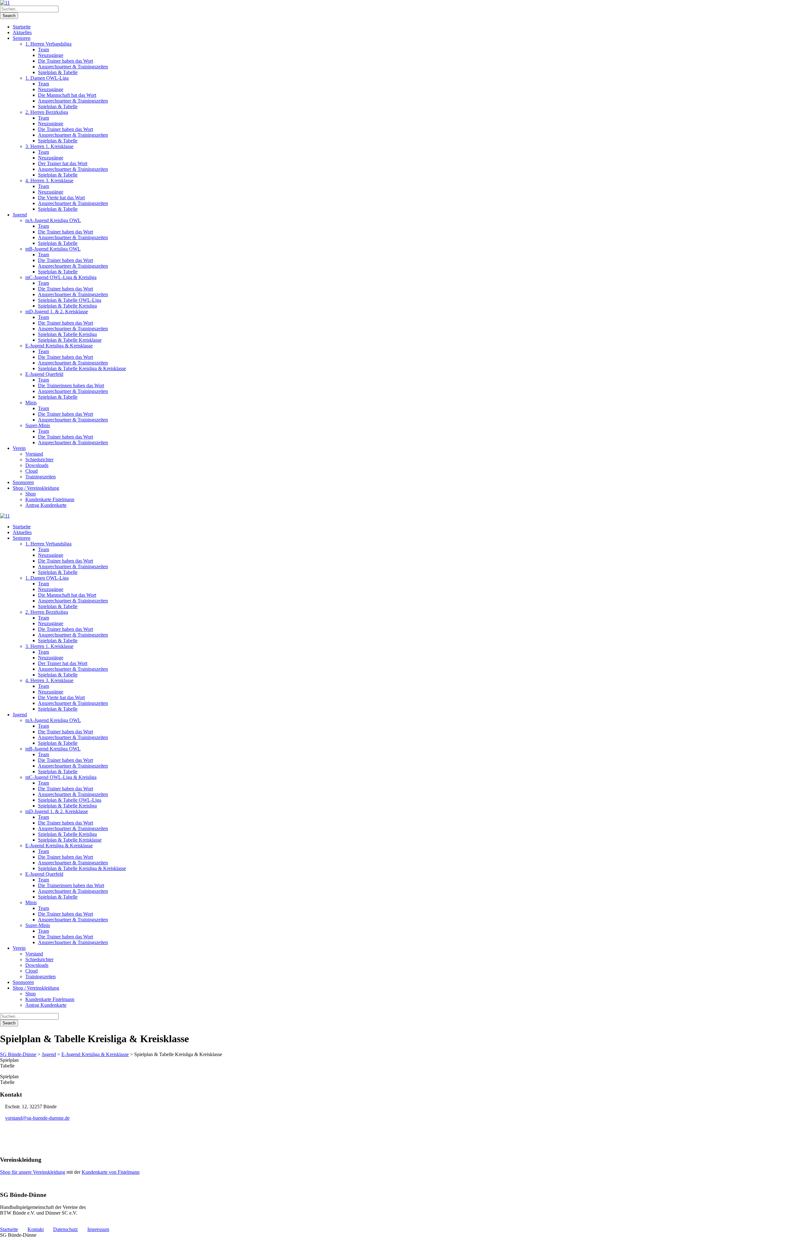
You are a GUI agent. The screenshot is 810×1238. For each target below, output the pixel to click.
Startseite (22, 26)
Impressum (98, 1229)
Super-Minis (37, 425)
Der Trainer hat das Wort (62, 163)
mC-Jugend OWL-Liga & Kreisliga (61, 277)
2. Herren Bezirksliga (46, 112)
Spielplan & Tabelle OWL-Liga (69, 300)
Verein (19, 448)
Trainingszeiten (40, 476)
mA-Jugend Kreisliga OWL (53, 220)
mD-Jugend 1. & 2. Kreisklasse (56, 311)
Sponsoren (23, 482)
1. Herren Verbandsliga (48, 44)
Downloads (36, 465)
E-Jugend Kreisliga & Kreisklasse (59, 345)
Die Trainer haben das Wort (65, 61)
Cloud (31, 471)
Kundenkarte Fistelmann (49, 499)
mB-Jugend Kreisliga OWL (53, 249)
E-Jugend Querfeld (44, 374)
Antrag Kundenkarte (45, 505)
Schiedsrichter (39, 459)
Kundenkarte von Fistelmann (111, 1172)
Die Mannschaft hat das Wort (67, 95)
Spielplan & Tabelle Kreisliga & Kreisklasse (82, 368)
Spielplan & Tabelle (58, 72)
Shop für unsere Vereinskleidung (32, 1172)
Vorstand (34, 454)
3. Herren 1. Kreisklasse (49, 146)
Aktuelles (22, 32)
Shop (30, 493)
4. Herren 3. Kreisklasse (49, 180)
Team (43, 49)
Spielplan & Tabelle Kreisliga (67, 305)
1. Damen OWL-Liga (47, 78)
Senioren (21, 38)
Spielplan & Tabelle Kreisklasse (70, 340)
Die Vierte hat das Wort (61, 197)
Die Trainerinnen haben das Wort (71, 385)
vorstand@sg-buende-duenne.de (37, 1118)
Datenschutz (65, 1229)
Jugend (20, 214)
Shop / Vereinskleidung (36, 488)
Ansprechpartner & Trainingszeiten (73, 66)
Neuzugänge (50, 55)
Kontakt (36, 1229)
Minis (31, 402)
